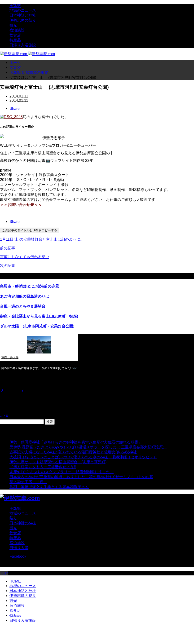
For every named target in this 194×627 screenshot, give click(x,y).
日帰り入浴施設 (22, 45)
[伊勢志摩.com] (27, 54)
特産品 (15, 40)
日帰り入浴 (18, 548)
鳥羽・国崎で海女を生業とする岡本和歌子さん (49, 487)
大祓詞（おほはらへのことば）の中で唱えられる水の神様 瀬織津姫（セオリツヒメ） (83, 457)
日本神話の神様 (22, 523)
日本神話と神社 (22, 15)
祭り (13, 518)
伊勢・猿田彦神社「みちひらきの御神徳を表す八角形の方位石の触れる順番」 (75, 442)
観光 (13, 25)
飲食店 (15, 35)
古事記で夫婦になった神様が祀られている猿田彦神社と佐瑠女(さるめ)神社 (73, 452)
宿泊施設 (17, 30)
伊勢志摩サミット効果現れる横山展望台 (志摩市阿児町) (57, 462)
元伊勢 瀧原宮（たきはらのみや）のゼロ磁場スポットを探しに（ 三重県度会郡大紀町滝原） (88, 447)
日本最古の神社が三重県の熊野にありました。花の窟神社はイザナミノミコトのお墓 (81, 477)
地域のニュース (22, 10)
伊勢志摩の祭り (22, 20)
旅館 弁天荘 (9, 357)
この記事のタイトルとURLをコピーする (29, 230)
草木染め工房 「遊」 (28, 482)
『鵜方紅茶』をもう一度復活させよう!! (42, 467)
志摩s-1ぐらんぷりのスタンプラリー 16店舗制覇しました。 (61, 472)
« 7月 (4, 416)
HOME (15, 6)
